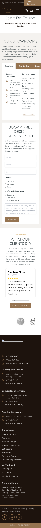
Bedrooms (6, 452)
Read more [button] (13, 294)
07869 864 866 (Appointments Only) (15, 96)
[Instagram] (19, 517)
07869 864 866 (12, 360)
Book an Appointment (12, 460)
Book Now (12, 219)
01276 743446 (14, 90)
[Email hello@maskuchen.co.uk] (31, 10)
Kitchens (10, 181)
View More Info (29, 115)
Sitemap (19, 511)
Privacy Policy (27, 509)
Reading (9, 66)
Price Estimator (31, 3)
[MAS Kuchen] (6, 10)
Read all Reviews (20, 305)
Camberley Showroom (14, 391)
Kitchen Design (9, 442)
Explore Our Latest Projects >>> (13, 2)
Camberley (24, 66)
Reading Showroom (12, 369)
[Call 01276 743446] (27, 10)
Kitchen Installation (11, 445)
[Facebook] (4, 517)
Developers (7, 469)
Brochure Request (10, 456)
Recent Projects (9, 434)
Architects (6, 472)
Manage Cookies (8, 511)
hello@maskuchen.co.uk (16, 363)
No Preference (12, 200)
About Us (6, 438)
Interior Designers (10, 476)
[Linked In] (12, 517)
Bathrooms (11, 184)
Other (9, 187)
